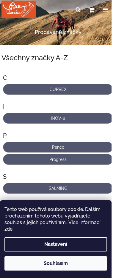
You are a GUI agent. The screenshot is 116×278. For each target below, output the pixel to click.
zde (8, 229)
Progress (58, 159)
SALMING (58, 188)
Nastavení (55, 244)
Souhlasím (56, 263)
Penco (58, 147)
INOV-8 (58, 118)
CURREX (58, 89)
